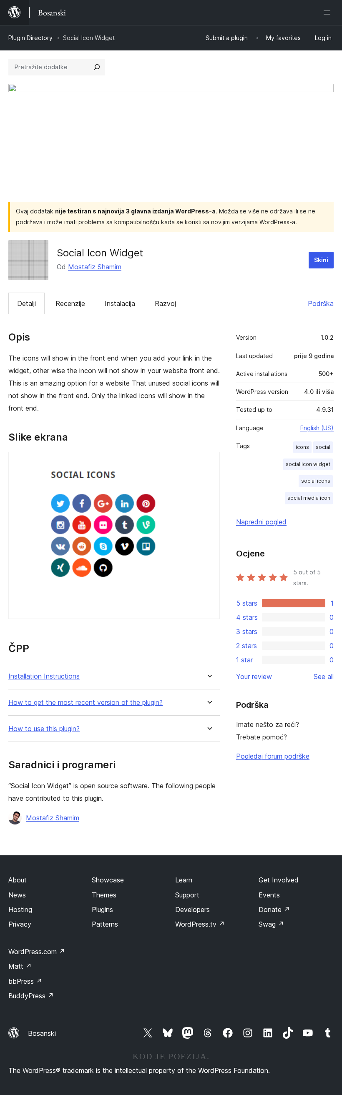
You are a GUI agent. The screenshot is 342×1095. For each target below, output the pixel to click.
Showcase (108, 880)
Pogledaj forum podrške (272, 756)
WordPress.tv (200, 924)
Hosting (20, 909)
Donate (274, 909)
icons (302, 447)
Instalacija (120, 303)
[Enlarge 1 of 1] (208, 463)
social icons (315, 481)
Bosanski (42, 1033)
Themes (104, 895)
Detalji (26, 303)
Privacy (19, 924)
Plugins (102, 909)
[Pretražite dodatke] (96, 67)
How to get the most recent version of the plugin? (85, 703)
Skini (321, 259)
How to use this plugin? (44, 729)
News (17, 895)
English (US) (317, 427)
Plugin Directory (30, 37)
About (17, 880)
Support (187, 895)
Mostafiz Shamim (94, 267)
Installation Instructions (44, 676)
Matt (20, 966)
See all (324, 676)
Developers (192, 909)
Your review (254, 676)
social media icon (308, 498)
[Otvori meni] (328, 12)
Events (269, 895)
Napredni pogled (261, 522)
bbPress (25, 981)
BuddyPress (31, 996)
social (323, 447)
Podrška (321, 303)
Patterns (105, 924)
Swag (271, 924)
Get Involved (279, 880)
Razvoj (165, 303)
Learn (183, 880)
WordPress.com (36, 951)
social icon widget (308, 464)
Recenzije (70, 303)
